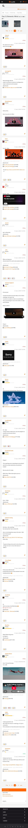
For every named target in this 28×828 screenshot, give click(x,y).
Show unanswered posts (8, 796)
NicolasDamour (8, 101)
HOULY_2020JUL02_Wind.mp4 (11, 771)
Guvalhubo (7, 594)
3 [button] (4, 25)
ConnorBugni (8, 560)
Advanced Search (22, 9)
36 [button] (13, 26)
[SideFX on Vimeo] (17, 826)
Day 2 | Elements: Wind (20, 12)
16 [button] (17, 25)
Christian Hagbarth (9, 282)
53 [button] (15, 28)
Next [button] (3, 24)
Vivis (6, 184)
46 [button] (23, 26)
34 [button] (11, 26)
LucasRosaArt (8, 420)
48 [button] (25, 26)
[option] (8, 24)
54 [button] (16, 28)
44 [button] (21, 26)
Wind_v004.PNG (7, 477)
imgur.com (19, 764)
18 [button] (19, 25)
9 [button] (10, 25)
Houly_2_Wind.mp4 (8, 503)
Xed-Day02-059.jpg (8, 267)
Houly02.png (7, 639)
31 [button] (8, 26)
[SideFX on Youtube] (20, 826)
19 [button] (20, 25)
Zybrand (7, 35)
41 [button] (18, 26)
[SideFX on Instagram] (10, 826)
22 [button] (23, 25)
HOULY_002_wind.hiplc (9, 207)
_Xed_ (6, 249)
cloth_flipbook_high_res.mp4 (10, 87)
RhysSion (7, 625)
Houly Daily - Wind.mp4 (9, 611)
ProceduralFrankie (9, 450)
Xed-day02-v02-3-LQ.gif (9, 269)
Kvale (6, 138)
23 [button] (24, 25)
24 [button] (25, 25)
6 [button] (7, 25)
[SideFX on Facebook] (5, 826)
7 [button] (8, 25)
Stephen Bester (8, 653)
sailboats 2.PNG (7, 734)
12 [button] (13, 25)
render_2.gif (6, 365)
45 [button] (22, 26)
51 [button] (13, 28)
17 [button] (18, 25)
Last (21, 30)
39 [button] (16, 26)
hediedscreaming (9, 517)
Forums (6, 12)
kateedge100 (8, 71)
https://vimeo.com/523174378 (12, 169)
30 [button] (7, 26)
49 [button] (11, 28)
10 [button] (11, 25)
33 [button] (10, 26)
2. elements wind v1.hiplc (9, 733)
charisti (6, 223)
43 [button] (20, 26)
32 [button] (9, 26)
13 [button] (14, 25)
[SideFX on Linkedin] (22, 826)
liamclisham (7, 748)
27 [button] (4, 26)
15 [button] (16, 25)
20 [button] (21, 25)
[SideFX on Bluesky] (12, 826)
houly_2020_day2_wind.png (10, 236)
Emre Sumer (7, 490)
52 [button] (14, 28)
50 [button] (12, 28)
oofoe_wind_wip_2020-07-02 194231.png (13, 537)
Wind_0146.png (7, 579)
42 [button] (19, 26)
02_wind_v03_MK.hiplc (9, 164)
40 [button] (17, 26)
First (7, 30)
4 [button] (5, 25)
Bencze (6, 379)
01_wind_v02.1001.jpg (9, 166)
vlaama (6, 341)
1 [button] (2, 25)
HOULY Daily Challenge (13, 12)
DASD (6, 712)
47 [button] (24, 26)
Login (25, 1)
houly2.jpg (6, 698)
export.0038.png (7, 327)
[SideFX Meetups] (15, 826)
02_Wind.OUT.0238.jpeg (9, 436)
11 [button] (12, 25)
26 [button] (3, 26)
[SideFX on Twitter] (7, 826)
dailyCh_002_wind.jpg (8, 209)
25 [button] (2, 26)
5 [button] (6, 25)
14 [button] (15, 25)
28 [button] (5, 26)
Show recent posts (7, 794)
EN (22, 1)
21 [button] (22, 25)
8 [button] (9, 25)
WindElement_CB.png (9, 406)
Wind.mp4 (6, 581)
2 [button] (3, 25)
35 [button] (12, 26)
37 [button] (14, 26)
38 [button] (15, 26)
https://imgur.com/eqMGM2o (9, 764)
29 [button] (6, 26)
